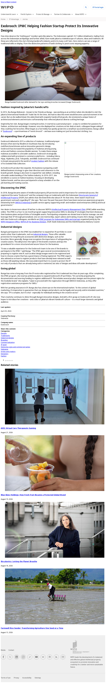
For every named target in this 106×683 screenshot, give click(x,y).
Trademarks (5, 335)
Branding (4, 340)
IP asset (4, 345)
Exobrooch (7, 131)
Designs (4, 333)
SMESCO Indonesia (23, 202)
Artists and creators (8, 351)
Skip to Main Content (8, 2)
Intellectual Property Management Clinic (69, 209)
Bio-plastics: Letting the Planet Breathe (19, 561)
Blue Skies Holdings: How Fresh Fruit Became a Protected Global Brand (33, 494)
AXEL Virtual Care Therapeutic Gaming (18, 428)
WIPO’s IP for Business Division (33, 222)
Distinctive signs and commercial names (15, 347)
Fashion (3, 356)
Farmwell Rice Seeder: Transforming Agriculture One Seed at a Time (32, 628)
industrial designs (40, 234)
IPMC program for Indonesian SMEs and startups (59, 219)
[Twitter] (8, 360)
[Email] (12, 360)
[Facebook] (6, 360)
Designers (4, 354)
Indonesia (4, 349)
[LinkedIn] (10, 360)
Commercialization (8, 342)
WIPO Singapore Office (10, 222)
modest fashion (37, 161)
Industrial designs (7, 338)
